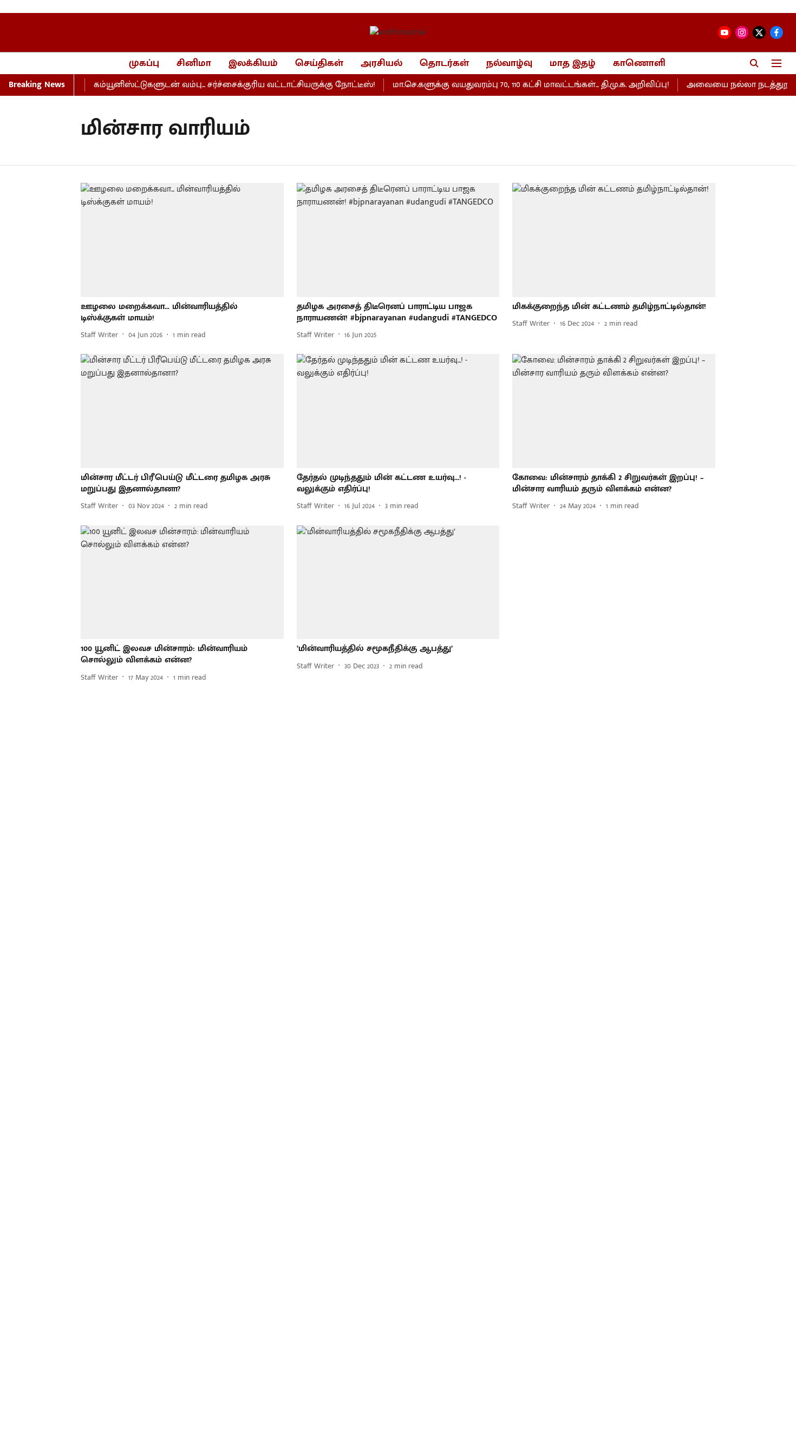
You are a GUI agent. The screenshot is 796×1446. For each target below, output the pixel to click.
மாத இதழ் (573, 63)
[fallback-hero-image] (182, 240)
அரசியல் (381, 63)
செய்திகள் (319, 63)
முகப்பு (144, 63)
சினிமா (194, 63)
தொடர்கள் (444, 63)
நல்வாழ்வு (509, 63)
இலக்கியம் (253, 63)
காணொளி (639, 63)
